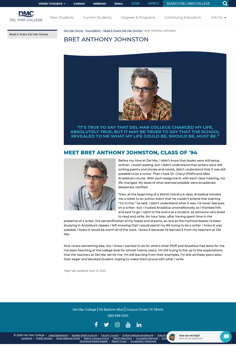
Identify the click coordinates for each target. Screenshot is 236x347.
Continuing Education (182, 17)
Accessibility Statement (143, 341)
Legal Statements (58, 335)
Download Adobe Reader (94, 341)
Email (118, 3)
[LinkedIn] (139, 325)
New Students (62, 17)
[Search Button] (225, 3)
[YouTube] (128, 325)
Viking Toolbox (51, 3)
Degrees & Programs (138, 17)
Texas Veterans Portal (68, 338)
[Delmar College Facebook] (96, 325)
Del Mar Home (73, 30)
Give (135, 3)
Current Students (97, 17)
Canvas (79, 3)
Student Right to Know (84, 335)
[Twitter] (106, 325)
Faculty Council (110, 335)
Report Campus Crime (96, 338)
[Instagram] (117, 325)
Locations (26, 338)
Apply (153, 3)
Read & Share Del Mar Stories (28, 34)
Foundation (93, 30)
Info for (217, 17)
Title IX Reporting (122, 338)
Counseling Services (147, 338)
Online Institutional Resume (137, 335)
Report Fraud (119, 341)
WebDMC (99, 3)
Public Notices (44, 338)
